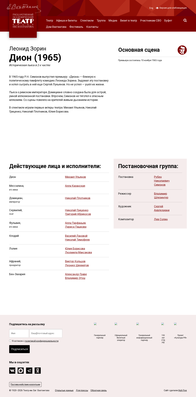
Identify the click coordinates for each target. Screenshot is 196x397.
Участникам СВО (150, 20)
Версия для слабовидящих (173, 8)
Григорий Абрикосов (78, 214)
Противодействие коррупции (25, 384)
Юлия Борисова (75, 248)
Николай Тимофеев (77, 239)
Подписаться (19, 349)
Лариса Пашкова (75, 226)
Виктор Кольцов (75, 261)
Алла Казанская (75, 185)
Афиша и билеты (66, 20)
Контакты (92, 26)
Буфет (168, 20)
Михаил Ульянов (75, 176)
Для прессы (82, 390)
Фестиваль (76, 26)
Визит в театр (128, 20)
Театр (49, 20)
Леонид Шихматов (77, 265)
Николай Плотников (77, 198)
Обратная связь (98, 390)
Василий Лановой (76, 235)
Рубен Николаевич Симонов (162, 180)
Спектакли (87, 20)
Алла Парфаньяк (75, 223)
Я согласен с (35, 341)
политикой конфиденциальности (41, 341)
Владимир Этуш (75, 278)
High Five (182, 390)
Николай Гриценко (76, 210)
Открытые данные (64, 390)
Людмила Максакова (78, 252)
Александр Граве (76, 274)
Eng (151, 8)
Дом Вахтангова (56, 26)
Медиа (113, 20)
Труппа (101, 20)
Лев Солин (161, 219)
